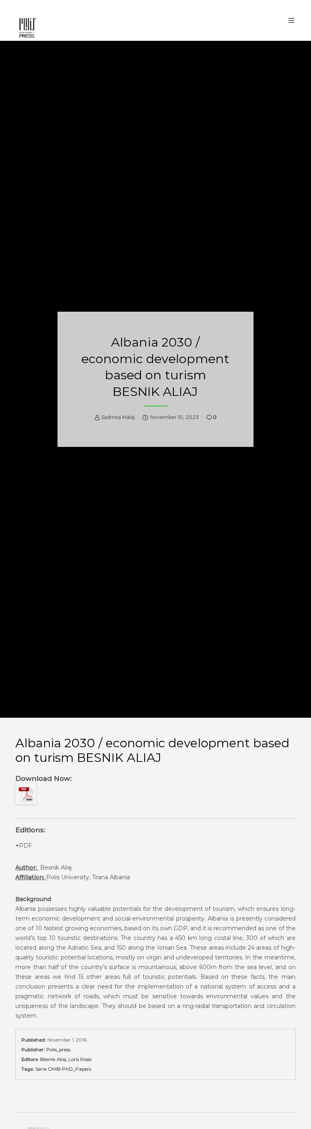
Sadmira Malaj (118, 417)
